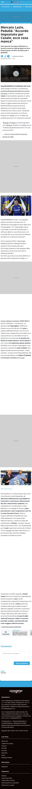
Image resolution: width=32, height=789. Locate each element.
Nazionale (4, 753)
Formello (4, 748)
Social (3, 755)
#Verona (9, 125)
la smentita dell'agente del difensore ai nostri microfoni (15, 91)
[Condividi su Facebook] (5, 56)
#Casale (5, 123)
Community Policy (6, 778)
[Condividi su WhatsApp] (2, 56)
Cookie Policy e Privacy (8, 780)
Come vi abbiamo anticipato (10, 321)
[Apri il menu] (2, 2)
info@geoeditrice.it (16, 718)
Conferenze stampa (7, 743)
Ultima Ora (4, 741)
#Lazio (13, 123)
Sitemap (3, 776)
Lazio (22, 358)
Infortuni (4, 746)
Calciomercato (17, 6)
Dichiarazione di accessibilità (10, 783)
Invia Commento (22, 663)
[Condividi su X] (8, 56)
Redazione (4, 766)
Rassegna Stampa (6, 757)
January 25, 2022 (7, 137)
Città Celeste (5, 7)
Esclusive (4, 750)
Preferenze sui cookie (7, 785)
